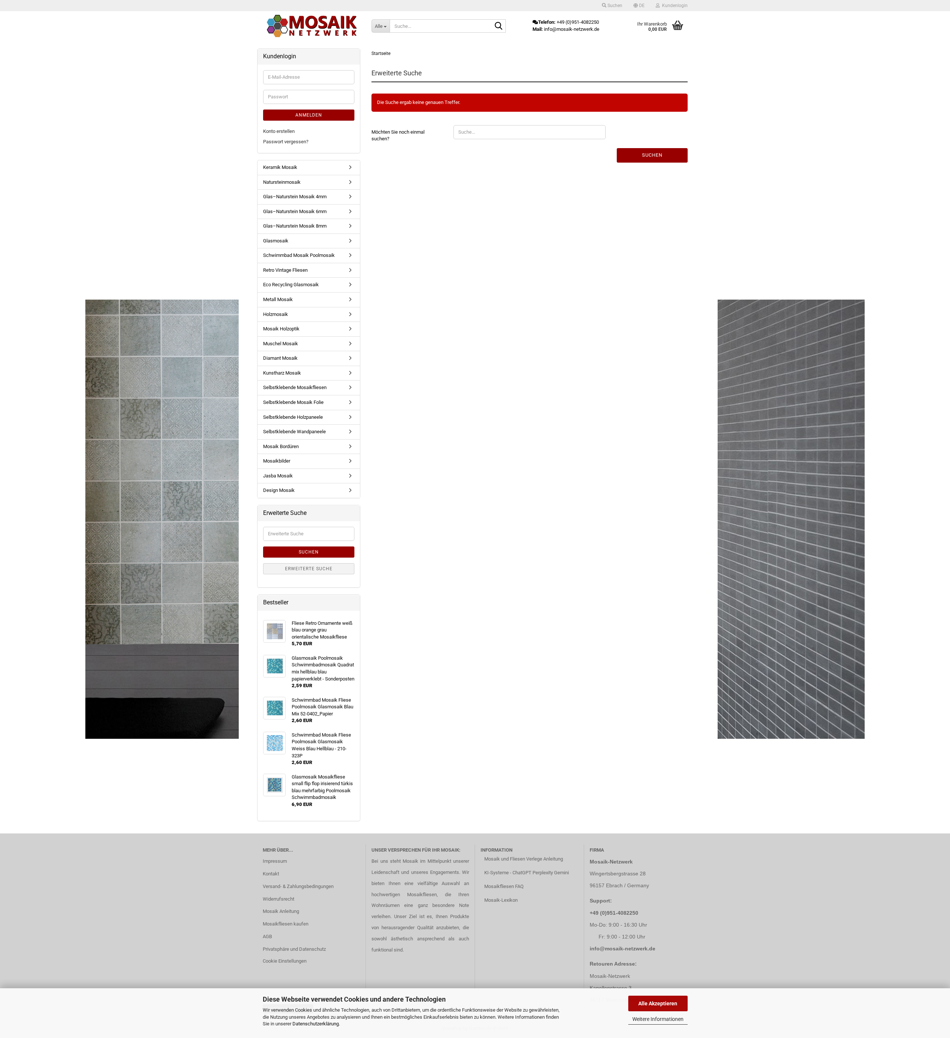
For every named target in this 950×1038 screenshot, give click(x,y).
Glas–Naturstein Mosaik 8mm (295, 226)
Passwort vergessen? (285, 141)
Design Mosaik (279, 490)
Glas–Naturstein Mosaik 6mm (295, 211)
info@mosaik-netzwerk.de (622, 949)
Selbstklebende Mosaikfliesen (295, 387)
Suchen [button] (614, 5)
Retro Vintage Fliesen (285, 270)
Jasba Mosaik (278, 476)
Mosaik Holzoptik (281, 329)
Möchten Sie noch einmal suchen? (398, 135)
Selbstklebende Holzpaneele (293, 417)
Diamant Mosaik (280, 358)
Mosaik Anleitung (281, 911)
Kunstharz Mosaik (282, 373)
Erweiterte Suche (308, 568)
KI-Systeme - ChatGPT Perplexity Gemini (526, 872)
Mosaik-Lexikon (501, 900)
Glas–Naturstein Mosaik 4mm (295, 196)
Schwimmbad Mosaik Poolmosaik (299, 255)
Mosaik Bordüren (281, 446)
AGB (267, 936)
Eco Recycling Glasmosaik (291, 284)
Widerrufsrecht (278, 899)
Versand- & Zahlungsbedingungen (298, 886)
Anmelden (308, 115)
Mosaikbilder (276, 461)
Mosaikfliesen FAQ (504, 886)
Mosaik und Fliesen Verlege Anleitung (523, 859)
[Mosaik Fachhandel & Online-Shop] (312, 26)
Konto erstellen (279, 131)
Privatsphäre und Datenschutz (294, 949)
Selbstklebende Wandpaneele (294, 431)
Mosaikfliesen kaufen (285, 924)
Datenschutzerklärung (315, 1023)
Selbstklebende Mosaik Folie (293, 402)
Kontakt (271, 874)
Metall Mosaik (278, 299)
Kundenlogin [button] (674, 5)
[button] (639, 5)
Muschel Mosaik (280, 343)
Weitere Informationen (658, 1019)
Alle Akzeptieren (657, 1003)
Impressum (275, 861)
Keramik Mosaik (280, 167)
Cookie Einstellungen (285, 961)
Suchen (652, 155)
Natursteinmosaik (282, 182)
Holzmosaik (275, 314)
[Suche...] (499, 26)
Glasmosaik (275, 241)
